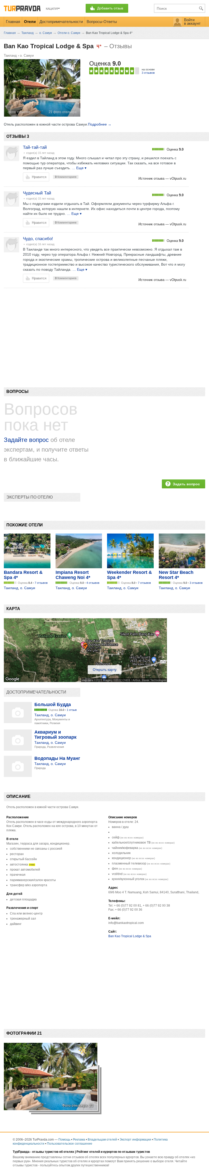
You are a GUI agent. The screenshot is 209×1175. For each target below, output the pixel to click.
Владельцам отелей (102, 1139)
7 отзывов (41, 582)
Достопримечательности (61, 21)
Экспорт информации (135, 1139)
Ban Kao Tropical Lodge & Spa (129, 936)
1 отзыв (72, 709)
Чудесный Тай (37, 193)
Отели (30, 21)
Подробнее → (99, 124)
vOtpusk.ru (178, 178)
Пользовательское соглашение (69, 1143)
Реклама (79, 1139)
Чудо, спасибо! (38, 238)
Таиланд (10, 55)
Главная (13, 21)
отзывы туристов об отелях (53, 1152)
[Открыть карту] (85, 681)
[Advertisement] (96, 329)
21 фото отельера (62, 112)
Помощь (64, 1139)
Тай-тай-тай (35, 147)
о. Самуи (27, 55)
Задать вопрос (186, 484)
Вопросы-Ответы (102, 21)
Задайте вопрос (26, 439)
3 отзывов (148, 72)
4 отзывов (92, 582)
